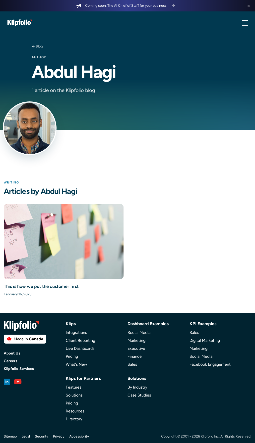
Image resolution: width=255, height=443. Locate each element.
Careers (10, 361)
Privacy (58, 436)
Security (41, 436)
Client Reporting (80, 340)
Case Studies (139, 395)
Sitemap (10, 436)
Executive (136, 348)
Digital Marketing (205, 340)
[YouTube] (18, 382)
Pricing (72, 356)
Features (73, 387)
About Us (12, 353)
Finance (135, 356)
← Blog (37, 46)
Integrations (76, 332)
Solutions (74, 395)
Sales (132, 364)
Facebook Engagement (210, 364)
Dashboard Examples (148, 323)
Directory (74, 419)
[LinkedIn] (7, 382)
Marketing (136, 340)
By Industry (137, 387)
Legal (26, 436)
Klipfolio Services (19, 369)
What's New (76, 364)
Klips (71, 323)
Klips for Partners (83, 378)
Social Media (139, 332)
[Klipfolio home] (19, 23)
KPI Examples (203, 323)
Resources (75, 411)
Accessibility (79, 436)
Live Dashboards (80, 348)
